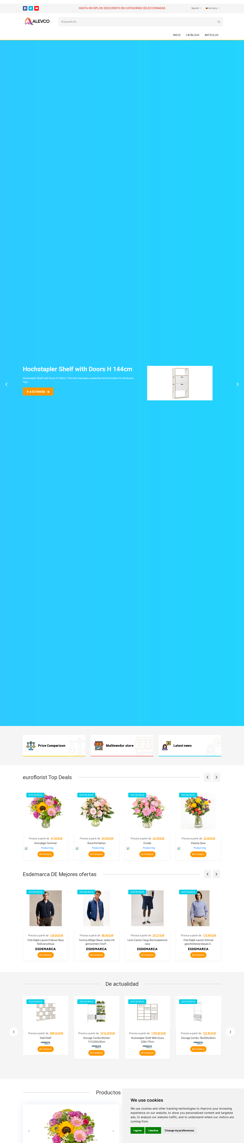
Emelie (147, 843)
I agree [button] (137, 1130)
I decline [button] (153, 1130)
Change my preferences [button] (179, 1130)
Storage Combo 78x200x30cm (198, 1038)
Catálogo (192, 35)
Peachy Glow (198, 843)
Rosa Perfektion (97, 843)
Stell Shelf (45, 1038)
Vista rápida (47, 826)
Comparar (47, 854)
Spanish (195, 8)
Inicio (177, 35)
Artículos (211, 35)
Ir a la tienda (36, 391)
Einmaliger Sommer (45, 843)
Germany (213, 8)
